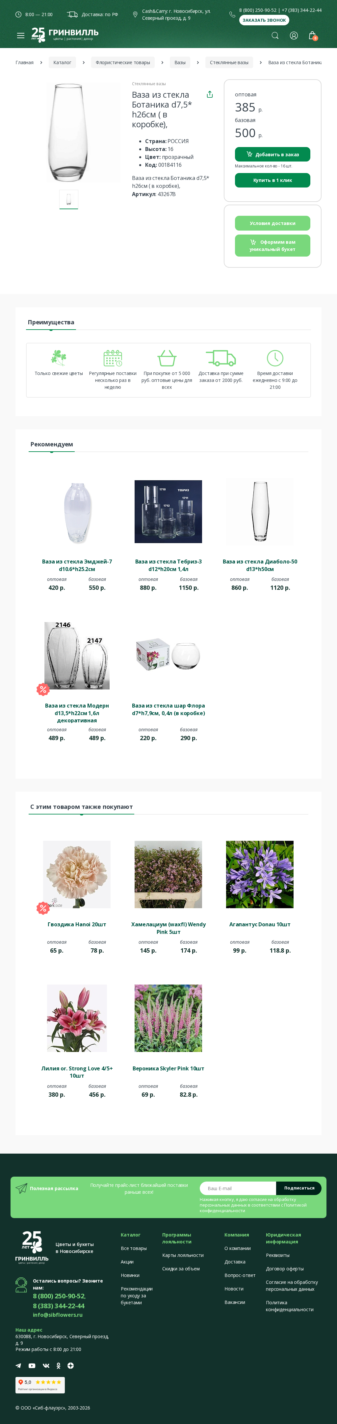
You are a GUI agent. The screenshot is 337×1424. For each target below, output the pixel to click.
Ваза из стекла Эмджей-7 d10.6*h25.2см (77, 565)
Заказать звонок (264, 20)
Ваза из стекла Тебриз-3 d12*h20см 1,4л (168, 565)
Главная (24, 62)
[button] (275, 35)
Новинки (130, 1275)
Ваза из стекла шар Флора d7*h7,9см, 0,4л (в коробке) (168, 709)
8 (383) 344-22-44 (59, 1305)
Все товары (134, 1248)
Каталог (62, 62)
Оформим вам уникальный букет (273, 245)
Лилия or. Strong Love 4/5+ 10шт (77, 1072)
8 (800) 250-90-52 (257, 10)
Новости (234, 1289)
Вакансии (234, 1302)
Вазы (180, 62)
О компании (237, 1248)
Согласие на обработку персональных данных (292, 1285)
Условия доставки (273, 223)
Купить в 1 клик (272, 180)
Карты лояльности (183, 1255)
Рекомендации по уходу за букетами (137, 1296)
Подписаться (299, 1188)
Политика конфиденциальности (289, 1305)
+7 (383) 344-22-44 (302, 10)
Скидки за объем (181, 1268)
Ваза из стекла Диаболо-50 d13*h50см (260, 565)
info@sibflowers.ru (58, 1314)
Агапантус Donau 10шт (260, 924)
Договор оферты (285, 1268)
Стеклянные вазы (229, 62)
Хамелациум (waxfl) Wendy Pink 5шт (168, 928)
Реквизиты (278, 1255)
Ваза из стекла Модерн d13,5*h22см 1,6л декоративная (77, 712)
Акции (127, 1262)
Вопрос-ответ (240, 1275)
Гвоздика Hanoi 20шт (77, 924)
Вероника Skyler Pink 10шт (168, 1068)
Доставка (235, 1262)
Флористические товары (123, 62)
